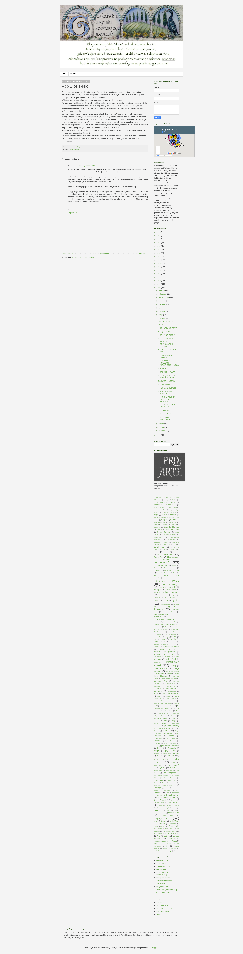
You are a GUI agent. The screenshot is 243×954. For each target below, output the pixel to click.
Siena (172, 785)
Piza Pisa (168, 733)
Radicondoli (166, 753)
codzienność (74, 150)
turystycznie (161, 818)
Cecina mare (166, 544)
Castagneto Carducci (169, 534)
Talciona (161, 805)
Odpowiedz (72, 212)
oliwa (177, 711)
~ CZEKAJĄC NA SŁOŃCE (165, 356)
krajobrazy (157, 622)
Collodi (174, 565)
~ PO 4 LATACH (164, 410)
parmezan (157, 721)
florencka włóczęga (170, 584)
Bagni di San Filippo (169, 512)
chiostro (166, 552)
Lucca (163, 639)
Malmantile (157, 646)
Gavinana (157, 597)
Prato (159, 748)
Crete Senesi (169, 568)
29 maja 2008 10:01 (87, 166)
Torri (175, 810)
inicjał (166, 600)
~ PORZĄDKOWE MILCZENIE (165, 392)
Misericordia (157, 662)
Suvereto (159, 795)
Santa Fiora (172, 780)
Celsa (175, 544)
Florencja (169, 578)
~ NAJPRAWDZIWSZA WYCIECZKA (167, 406)
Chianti (156, 552)
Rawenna (160, 756)
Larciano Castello (170, 634)
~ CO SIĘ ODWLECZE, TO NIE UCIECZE (167, 376)
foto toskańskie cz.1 (164, 905)
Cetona (164, 549)
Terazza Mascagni (163, 808)
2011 (159, 277)
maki (174, 644)
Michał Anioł (171, 659)
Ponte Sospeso (170, 741)
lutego (161, 427)
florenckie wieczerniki (167, 587)
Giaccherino (170, 597)
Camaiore (174, 524)
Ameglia (167, 500)
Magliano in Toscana (161, 644)
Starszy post (143, 253)
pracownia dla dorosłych (170, 746)
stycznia (162, 431)
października (164, 297)
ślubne (173, 800)
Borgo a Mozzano (159, 522)
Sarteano (156, 783)
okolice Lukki (169, 711)
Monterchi (157, 688)
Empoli (176, 570)
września (162, 301)
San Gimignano (169, 773)
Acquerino (169, 497)
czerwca (162, 311)
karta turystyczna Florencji (166, 890)
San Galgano (169, 770)
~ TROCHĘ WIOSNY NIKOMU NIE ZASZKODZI (166, 399)
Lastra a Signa (158, 637)
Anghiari (174, 500)
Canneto (159, 529)
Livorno (174, 637)
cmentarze (167, 559)
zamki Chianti (158, 851)
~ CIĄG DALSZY (164, 332)
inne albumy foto (162, 911)
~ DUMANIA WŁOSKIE (167, 384)
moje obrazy (160, 668)
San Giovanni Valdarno (161, 775)
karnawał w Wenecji (169, 612)
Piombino (156, 731)
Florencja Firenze (166, 580)
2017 (159, 256)
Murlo (168, 696)
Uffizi (156, 821)
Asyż (171, 510)
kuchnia (174, 622)
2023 (159, 239)
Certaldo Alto (159, 547)
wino (167, 846)
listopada (162, 294)
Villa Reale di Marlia (171, 834)
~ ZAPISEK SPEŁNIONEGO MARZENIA (165, 344)
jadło (176, 600)
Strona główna (105, 253)
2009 (159, 284)
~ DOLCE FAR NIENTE (167, 328)
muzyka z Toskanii (166, 706)
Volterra (166, 836)
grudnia (162, 290)
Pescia (156, 723)
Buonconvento (172, 522)
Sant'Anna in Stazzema (168, 778)
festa (155, 575)
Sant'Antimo (158, 780)
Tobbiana (157, 810)
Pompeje (157, 741)
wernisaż (168, 843)
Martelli (167, 656)
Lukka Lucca (159, 642)
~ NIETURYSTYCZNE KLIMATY (167, 351)
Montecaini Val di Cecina (169, 678)
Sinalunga (157, 788)
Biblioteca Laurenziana (161, 517)
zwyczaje (168, 851)
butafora (156, 524)
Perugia (173, 721)
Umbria (163, 821)
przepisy (157, 751)
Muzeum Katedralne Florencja (165, 701)
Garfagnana (162, 595)
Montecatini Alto (160, 681)
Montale (169, 673)
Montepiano (157, 686)
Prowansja (172, 748)
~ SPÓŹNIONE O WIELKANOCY (165, 418)
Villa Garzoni (158, 833)
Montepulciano (171, 686)
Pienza (164, 723)
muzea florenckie (163, 893)
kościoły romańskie (165, 619)
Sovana (167, 788)
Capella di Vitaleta (172, 530)
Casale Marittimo (163, 532)
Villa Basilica (158, 828)
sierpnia (162, 304)
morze (156, 693)
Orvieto (173, 716)
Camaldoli (157, 527)
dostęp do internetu (164, 878)
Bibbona (173, 515)
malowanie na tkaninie (164, 654)
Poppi (165, 743)
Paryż (165, 721)
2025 (159, 236)
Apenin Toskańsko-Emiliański (165, 502)
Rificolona (173, 762)
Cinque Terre (158, 557)
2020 (159, 246)
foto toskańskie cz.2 (164, 908)
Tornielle (168, 810)
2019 (159, 249)
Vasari (156, 826)
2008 (159, 287)
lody (155, 639)
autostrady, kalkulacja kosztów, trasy (164, 873)
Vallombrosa (172, 824)
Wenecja (157, 843)
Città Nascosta (173, 557)
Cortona (156, 568)
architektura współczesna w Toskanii (165, 507)
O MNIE (74, 74)
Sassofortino (173, 783)
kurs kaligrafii (159, 624)
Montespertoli (172, 691)
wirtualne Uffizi (162, 860)
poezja (171, 736)
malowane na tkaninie (171, 647)
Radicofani (157, 753)
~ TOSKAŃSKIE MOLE (167, 388)
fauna (175, 573)
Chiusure (176, 552)
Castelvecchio (171, 539)
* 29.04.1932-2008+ (166, 321)
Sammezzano (158, 770)
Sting (167, 792)
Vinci (158, 836)
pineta (175, 728)
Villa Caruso (169, 828)
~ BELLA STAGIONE (166, 335)
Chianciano (173, 549)
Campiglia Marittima (171, 527)
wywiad (165, 848)
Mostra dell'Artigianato (170, 693)
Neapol (167, 708)
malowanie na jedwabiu (164, 652)
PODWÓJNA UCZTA (166, 381)
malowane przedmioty (166, 649)
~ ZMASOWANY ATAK (167, 414)
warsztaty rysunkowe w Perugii (165, 841)
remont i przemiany (161, 759)
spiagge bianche (166, 790)
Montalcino (160, 674)
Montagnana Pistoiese (172, 671)
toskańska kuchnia (160, 813)
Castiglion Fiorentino (160, 542)
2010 (159, 281)
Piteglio (177, 731)
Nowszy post (68, 253)
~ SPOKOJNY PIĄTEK (167, 372)
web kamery (161, 884)
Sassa (164, 783)
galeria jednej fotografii (166, 592)
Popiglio (157, 743)
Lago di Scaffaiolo (173, 632)
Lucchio (173, 639)
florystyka (157, 590)
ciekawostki (168, 554)
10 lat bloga (158, 497)
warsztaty (171, 838)
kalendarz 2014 (165, 604)
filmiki (158, 914)
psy (166, 751)
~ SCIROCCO (163, 368)
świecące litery (159, 802)
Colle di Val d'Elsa (161, 565)
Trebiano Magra (167, 815)
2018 (159, 253)
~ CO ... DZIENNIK (165, 338)
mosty (159, 696)
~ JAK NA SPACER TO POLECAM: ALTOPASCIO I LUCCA (168, 363)
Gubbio (156, 600)
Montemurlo (171, 683)
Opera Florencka (162, 713)
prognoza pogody (163, 866)
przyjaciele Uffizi (162, 887)
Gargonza (173, 595)
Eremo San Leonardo (163, 573)
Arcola (165, 510)
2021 (159, 243)
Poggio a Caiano (171, 738)
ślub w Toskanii (160, 800)
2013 (159, 270)
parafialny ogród (160, 718)
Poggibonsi (158, 738)
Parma (174, 718)
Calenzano (165, 524)
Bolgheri (164, 520)
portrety (156, 746)
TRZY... (161, 325)
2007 (159, 435)
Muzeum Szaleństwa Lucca (162, 703)
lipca (161, 308)
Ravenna (176, 753)
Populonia (173, 743)
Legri (167, 637)
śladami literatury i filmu (165, 797)
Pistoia (166, 730)
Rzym (172, 768)
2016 (159, 260)
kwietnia (162, 318)
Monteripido (158, 691)
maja (161, 315)
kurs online (157, 627)
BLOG (64, 74)
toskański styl (173, 813)
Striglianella (175, 792)
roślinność (174, 765)
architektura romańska (163, 505)
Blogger (154, 948)
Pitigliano (158, 733)
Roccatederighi (158, 765)
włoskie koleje (161, 869)
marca (161, 424)
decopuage (167, 570)
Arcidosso (157, 510)
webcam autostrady (164, 881)
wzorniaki (173, 848)
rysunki (162, 768)
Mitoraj (173, 666)
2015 (159, 263)
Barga (156, 515)
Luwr (174, 642)
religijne (170, 755)
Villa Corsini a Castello (170, 831)
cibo (158, 554)
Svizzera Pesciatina (171, 795)
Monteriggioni (171, 688)
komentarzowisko (161, 614)
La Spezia (166, 627)
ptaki (174, 751)
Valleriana (161, 824)
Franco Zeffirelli (171, 589)
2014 (159, 267)
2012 (159, 274)
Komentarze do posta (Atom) (83, 257)
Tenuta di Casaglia (173, 805)
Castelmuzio (157, 537)
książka (166, 622)
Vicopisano (173, 826)
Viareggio (163, 826)
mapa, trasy (161, 863)
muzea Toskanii (171, 698)
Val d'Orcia (174, 821)
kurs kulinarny (171, 624)
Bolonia (173, 520)
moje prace (160, 902)
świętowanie (173, 802)
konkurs (157, 617)
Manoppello (157, 656)
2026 (159, 232)
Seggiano (165, 785)
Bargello (164, 514)
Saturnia (156, 785)
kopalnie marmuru (173, 617)
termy (174, 808)
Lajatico (159, 634)
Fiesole (165, 575)
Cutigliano (157, 570)
